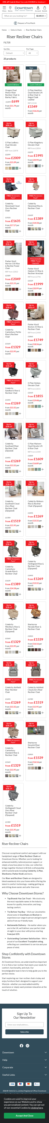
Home (4, 30)
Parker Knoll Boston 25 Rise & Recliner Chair (35, 326)
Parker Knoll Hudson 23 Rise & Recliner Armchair (35, 270)
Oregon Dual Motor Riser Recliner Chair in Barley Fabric (12, 93)
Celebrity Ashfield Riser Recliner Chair (13, 689)
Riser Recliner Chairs (34, 30)
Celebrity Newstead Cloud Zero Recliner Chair (12, 207)
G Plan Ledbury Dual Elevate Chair (11, 144)
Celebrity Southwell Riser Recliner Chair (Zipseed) (12, 447)
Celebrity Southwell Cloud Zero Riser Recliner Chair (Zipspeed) (12, 506)
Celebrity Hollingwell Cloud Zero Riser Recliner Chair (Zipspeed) (13, 810)
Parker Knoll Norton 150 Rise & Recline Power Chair (12, 264)
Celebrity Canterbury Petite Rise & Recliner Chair (13, 333)
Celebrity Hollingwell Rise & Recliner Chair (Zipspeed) (36, 565)
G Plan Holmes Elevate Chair (34, 384)
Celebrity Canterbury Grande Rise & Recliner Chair (11, 570)
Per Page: (30, 49)
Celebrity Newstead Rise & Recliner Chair (35, 205)
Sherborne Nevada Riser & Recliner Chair (34, 626)
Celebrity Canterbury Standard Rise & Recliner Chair (12, 751)
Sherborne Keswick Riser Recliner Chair (34, 745)
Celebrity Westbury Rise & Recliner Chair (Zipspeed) (12, 628)
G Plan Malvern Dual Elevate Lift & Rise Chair (35, 445)
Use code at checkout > (24, 2)
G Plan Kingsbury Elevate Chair (35, 143)
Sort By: (7, 49)
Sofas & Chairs (16, 30)
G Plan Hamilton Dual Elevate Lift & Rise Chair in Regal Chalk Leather (35, 95)
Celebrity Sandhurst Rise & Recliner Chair (12, 390)
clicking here (37, 1108)
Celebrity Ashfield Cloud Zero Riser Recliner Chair (35, 689)
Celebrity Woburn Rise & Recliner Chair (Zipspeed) (35, 503)
